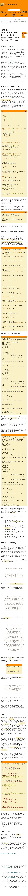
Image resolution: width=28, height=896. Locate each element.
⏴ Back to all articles (8, 853)
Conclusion (5, 831)
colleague (13, 61)
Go (23, 35)
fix (23, 81)
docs (13, 590)
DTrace (24, 33)
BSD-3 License (11, 877)
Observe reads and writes (12, 232)
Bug (23, 37)
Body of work (8, 12)
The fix (4, 714)
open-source (14, 872)
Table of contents (8, 46)
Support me (9, 867)
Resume (19, 12)
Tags (14, 12)
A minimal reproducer (10, 86)
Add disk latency (8, 543)
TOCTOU (16, 226)
